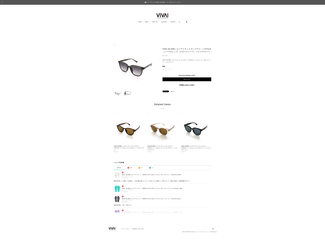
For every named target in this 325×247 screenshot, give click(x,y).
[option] (135, 66)
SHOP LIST (155, 21)
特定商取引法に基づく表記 (138, 228)
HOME (140, 21)
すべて (119, 167)
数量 (163, 66)
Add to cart (187, 79)
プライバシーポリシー (125, 228)
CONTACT (173, 21)
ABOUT (147, 21)
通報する (172, 91)
